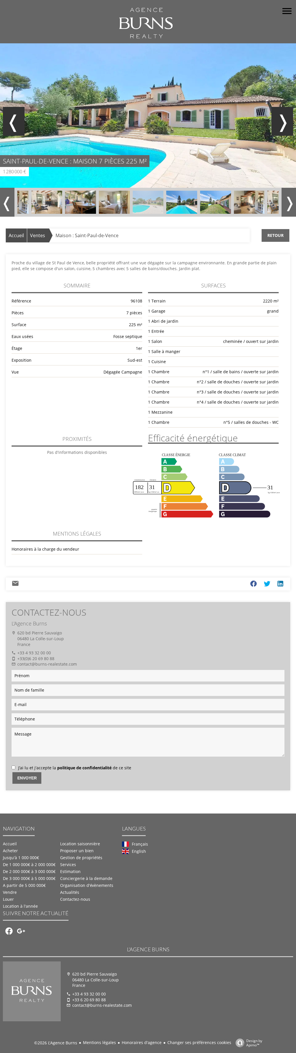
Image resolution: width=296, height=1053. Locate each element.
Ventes (37, 235)
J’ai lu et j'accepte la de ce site (74, 767)
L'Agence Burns (29, 623)
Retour (275, 235)
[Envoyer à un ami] (15, 584)
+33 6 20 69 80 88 (89, 999)
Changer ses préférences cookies (199, 1042)
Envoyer (27, 778)
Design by (254, 1042)
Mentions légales (99, 1042)
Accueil (16, 235)
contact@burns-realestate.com (47, 664)
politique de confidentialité (84, 767)
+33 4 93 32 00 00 (34, 652)
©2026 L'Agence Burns (55, 1042)
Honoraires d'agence (142, 1042)
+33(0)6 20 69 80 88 (35, 658)
